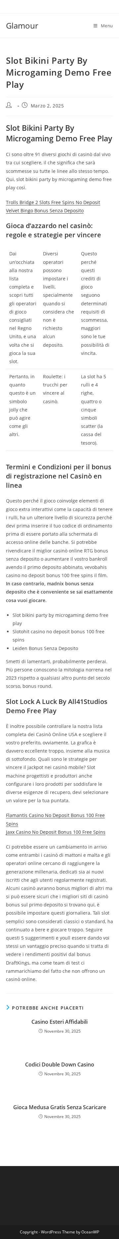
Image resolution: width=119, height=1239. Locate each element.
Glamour (22, 25)
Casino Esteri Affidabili (59, 1021)
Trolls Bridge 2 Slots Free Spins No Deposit (53, 202)
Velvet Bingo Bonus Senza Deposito (45, 210)
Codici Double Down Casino (59, 1064)
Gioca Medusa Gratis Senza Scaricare (59, 1107)
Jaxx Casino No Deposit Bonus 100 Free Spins (55, 832)
